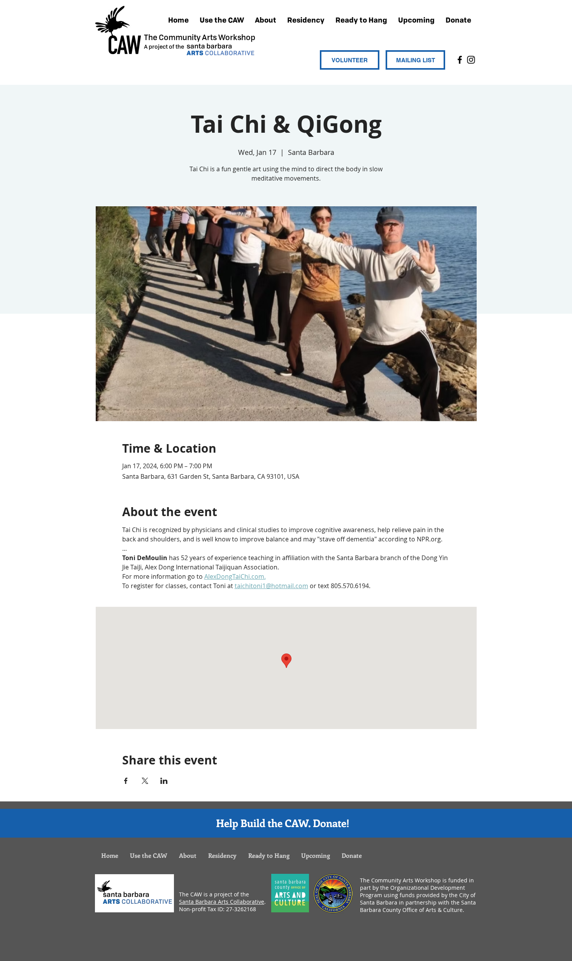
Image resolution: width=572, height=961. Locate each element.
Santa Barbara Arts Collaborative (221, 901)
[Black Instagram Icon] (471, 59)
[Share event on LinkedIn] (164, 781)
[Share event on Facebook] (126, 781)
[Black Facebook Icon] (459, 59)
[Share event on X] (145, 781)
